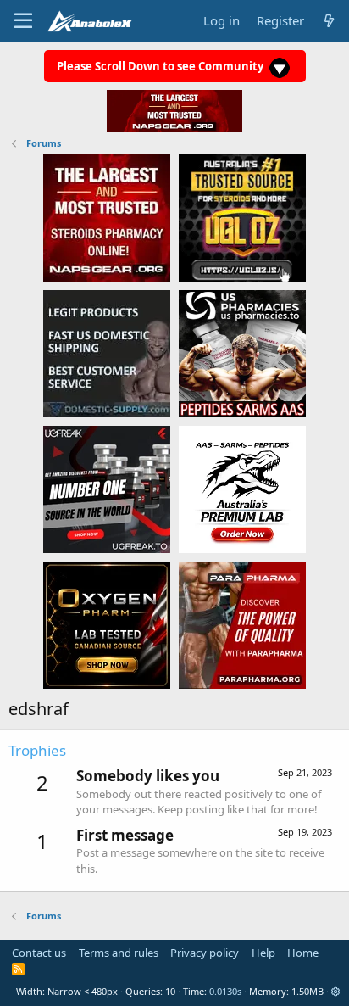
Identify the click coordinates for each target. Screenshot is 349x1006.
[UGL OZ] (242, 217)
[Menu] (23, 21)
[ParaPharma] (242, 624)
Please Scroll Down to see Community (161, 66)
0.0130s (225, 991)
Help (263, 952)
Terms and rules (118, 952)
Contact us (39, 952)
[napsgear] (106, 217)
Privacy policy (204, 952)
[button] (336, 991)
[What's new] (329, 20)
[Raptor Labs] (242, 488)
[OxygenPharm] (106, 624)
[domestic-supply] (106, 352)
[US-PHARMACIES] (242, 352)
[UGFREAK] (106, 488)
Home (303, 952)
